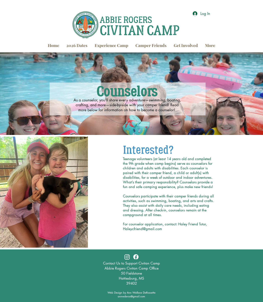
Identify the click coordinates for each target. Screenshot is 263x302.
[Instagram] (127, 256)
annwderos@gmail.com (131, 296)
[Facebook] (135, 256)
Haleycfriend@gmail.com (142, 228)
